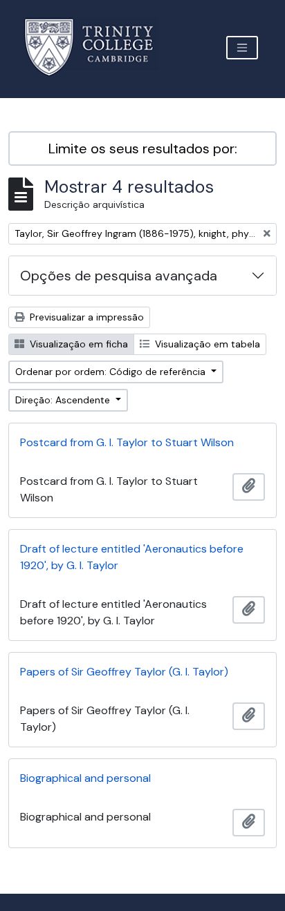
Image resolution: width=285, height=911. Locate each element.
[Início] (97, 47)
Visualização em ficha (77, 344)
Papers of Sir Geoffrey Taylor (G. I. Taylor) (124, 671)
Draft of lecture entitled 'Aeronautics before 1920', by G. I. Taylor (131, 557)
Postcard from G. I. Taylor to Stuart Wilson (127, 442)
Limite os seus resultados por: (142, 148)
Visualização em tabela (206, 344)
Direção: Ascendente (64, 400)
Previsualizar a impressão (85, 317)
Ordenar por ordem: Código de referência (111, 371)
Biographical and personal (85, 778)
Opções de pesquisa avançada (118, 276)
